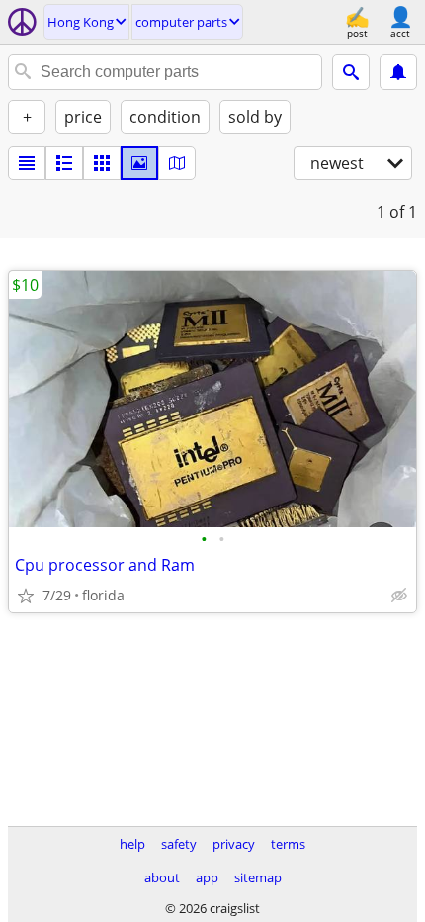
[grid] (102, 163)
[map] (177, 163)
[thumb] (64, 163)
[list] (26, 163)
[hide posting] (399, 595)
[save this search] (398, 72)
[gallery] (139, 163)
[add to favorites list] (26, 595)
